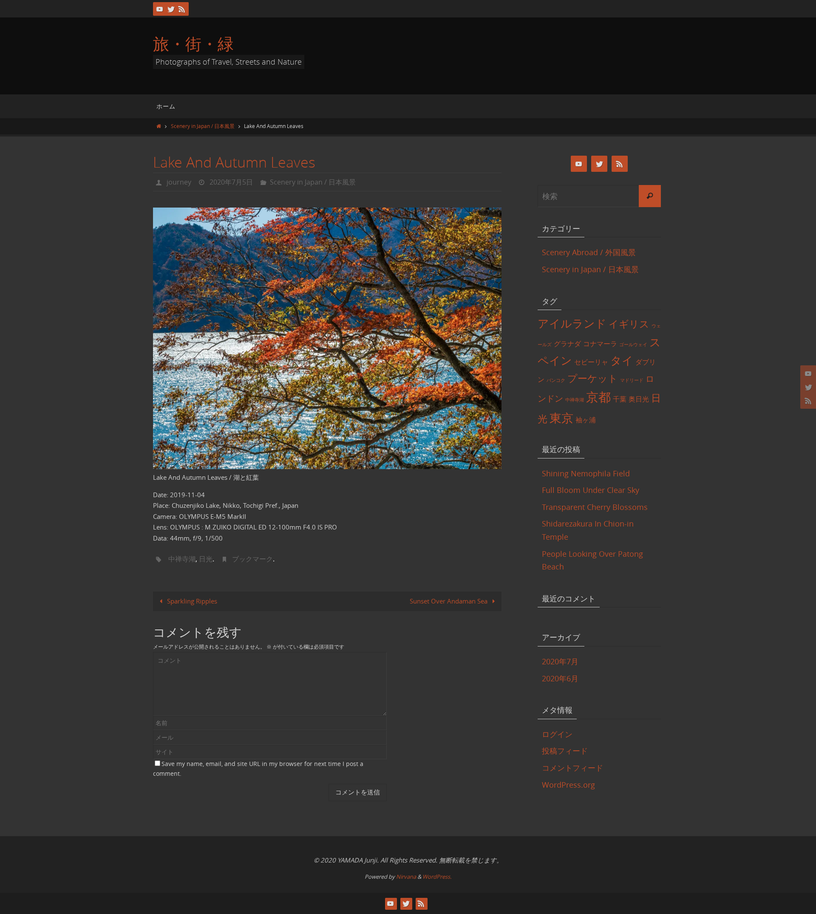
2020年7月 (560, 661)
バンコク (556, 380)
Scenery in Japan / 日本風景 (203, 125)
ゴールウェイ (633, 344)
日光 (205, 559)
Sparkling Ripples (191, 601)
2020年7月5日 (231, 182)
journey (179, 182)
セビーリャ (591, 362)
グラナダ (567, 343)
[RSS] (182, 9)
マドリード (631, 380)
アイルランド (572, 323)
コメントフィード (572, 768)
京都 (598, 396)
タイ (621, 360)
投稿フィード (565, 751)
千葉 (619, 399)
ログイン (557, 734)
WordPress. (436, 876)
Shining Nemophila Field (586, 473)
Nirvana (406, 876)
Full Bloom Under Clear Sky (590, 490)
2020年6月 (560, 678)
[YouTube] (160, 9)
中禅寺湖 (182, 559)
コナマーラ (600, 343)
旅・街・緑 (193, 43)
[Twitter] (171, 9)
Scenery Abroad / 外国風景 (589, 252)
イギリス (629, 323)
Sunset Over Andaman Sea (449, 601)
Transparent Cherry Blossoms (595, 507)
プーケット (592, 378)
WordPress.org (568, 785)
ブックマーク (252, 559)
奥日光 (639, 399)
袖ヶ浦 (585, 419)
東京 (561, 418)
